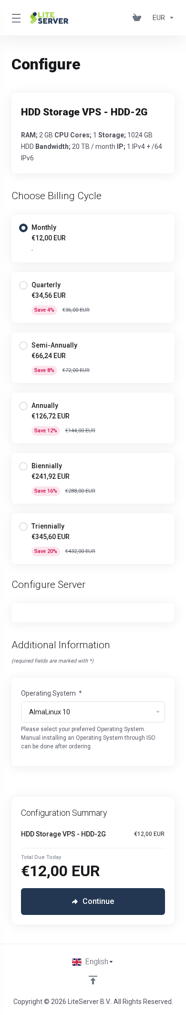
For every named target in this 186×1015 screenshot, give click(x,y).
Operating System (51, 693)
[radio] (23, 228)
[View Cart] (139, 17)
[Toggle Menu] (15, 18)
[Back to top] (93, 980)
